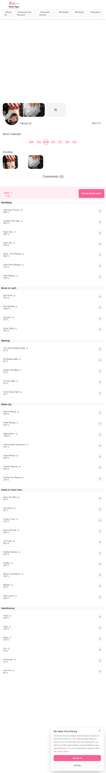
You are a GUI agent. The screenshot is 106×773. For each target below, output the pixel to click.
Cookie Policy (63, 751)
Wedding (79, 12)
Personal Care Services (24, 13)
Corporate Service (44, 13)
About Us (7, 13)
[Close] (99, 731)
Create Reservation (91, 193)
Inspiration (95, 12)
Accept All (77, 758)
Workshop (64, 12)
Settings (77, 765)
